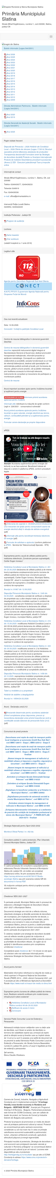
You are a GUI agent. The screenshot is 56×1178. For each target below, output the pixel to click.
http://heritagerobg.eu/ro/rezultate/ (18, 1154)
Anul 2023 (10, 62)
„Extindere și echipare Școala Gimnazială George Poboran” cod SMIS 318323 (28, 778)
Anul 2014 (10, 86)
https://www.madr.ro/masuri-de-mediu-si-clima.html (31, 983)
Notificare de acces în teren (23, 1008)
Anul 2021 (10, 67)
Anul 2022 (10, 65)
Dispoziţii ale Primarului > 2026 (16, 146)
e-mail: (7, 196)
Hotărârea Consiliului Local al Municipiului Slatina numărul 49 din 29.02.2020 (27, 1004)
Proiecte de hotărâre (12, 159)
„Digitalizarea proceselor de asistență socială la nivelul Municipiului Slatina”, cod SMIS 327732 (28, 797)
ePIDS (8, 545)
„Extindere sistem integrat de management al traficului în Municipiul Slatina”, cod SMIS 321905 (28, 804)
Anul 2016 (10, 81)
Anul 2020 (10, 70)
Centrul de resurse (11, 380)
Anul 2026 (10, 54)
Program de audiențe (15, 221)
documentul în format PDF (15, 881)
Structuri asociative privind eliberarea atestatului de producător (28, 150)
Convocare (16, 1010)
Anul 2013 (10, 89)
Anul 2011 (10, 94)
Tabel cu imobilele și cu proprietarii (18, 690)
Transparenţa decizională (14, 154)
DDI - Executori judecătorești (24, 162)
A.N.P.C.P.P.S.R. (10, 291)
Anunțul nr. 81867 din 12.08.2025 (18, 589)
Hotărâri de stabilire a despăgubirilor (19, 694)
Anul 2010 (10, 97)
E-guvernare (23, 291)
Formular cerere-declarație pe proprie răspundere (24, 422)
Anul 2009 (10, 99)
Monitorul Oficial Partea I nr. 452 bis (18, 831)
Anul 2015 (10, 83)
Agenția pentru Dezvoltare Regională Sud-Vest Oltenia (26, 281)
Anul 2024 (10, 59)
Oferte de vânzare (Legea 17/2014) (30, 149)
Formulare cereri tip (33, 154)
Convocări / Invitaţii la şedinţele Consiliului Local (23, 329)
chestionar (18, 947)
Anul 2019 (10, 73)
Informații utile (10, 403)
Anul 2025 (10, 57)
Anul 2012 (10, 91)
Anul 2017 (10, 78)
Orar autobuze (12, 239)
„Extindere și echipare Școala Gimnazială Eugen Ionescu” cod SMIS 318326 (28, 784)
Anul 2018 (10, 75)
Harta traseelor (12, 235)
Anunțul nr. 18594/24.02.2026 (16, 698)
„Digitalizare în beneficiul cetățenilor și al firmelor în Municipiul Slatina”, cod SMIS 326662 (28, 791)
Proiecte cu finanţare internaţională (37, 157)
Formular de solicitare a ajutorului (20, 542)
